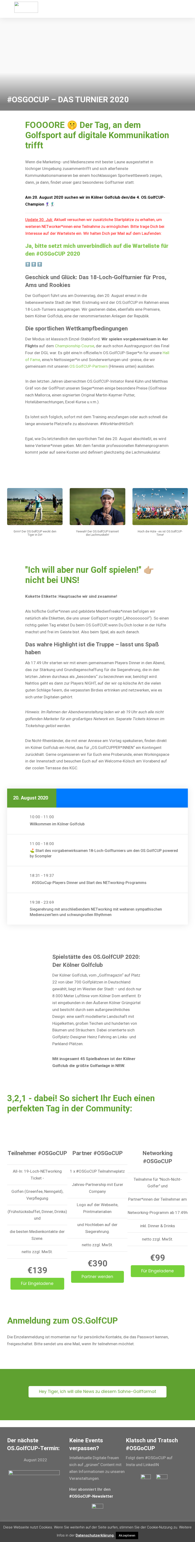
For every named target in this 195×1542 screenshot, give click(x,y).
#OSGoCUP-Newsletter (91, 1496)
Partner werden (97, 1276)
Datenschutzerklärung (95, 1535)
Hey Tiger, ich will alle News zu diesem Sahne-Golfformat (97, 1391)
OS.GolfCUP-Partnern (88, 366)
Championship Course (74, 345)
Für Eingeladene (37, 1283)
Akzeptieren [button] (127, 1535)
